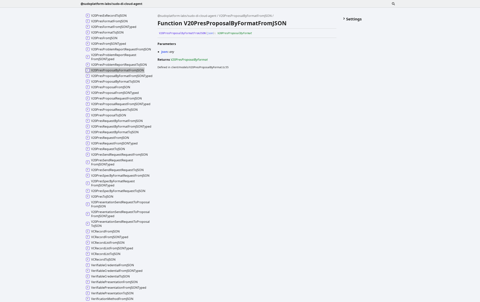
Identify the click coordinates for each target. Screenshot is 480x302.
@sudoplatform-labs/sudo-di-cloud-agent (111, 4)
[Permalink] (255, 33)
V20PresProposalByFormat (235, 33)
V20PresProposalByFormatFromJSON (245, 16)
